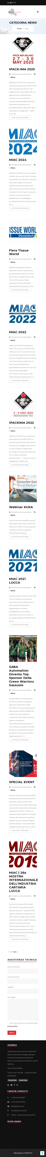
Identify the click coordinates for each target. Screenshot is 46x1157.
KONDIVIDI (28, 1153)
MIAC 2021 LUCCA (17, 580)
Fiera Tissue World (19, 252)
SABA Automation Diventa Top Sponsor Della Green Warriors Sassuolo (21, 676)
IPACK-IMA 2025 (22, 69)
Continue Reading (20, 117)
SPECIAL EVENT (22, 782)
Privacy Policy (12, 1080)
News (13, 77)
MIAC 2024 (17, 160)
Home (19, 28)
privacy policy (12, 1026)
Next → (16, 952)
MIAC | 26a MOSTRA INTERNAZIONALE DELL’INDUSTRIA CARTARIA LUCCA (23, 882)
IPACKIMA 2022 (21, 422)
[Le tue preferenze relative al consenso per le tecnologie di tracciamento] (42, 1153)
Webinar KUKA (21, 507)
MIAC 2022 (17, 332)
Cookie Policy (23, 1080)
